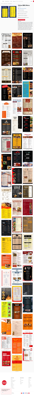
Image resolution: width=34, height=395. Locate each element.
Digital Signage (12, 381)
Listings (12, 382)
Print (20, 379)
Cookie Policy (5, 390)
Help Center (21, 382)
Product (3, 1)
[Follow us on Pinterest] (29, 393)
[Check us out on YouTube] (21, 393)
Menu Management (13, 380)
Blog (20, 381)
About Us (29, 380)
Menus (11, 379)
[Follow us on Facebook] (23, 393)
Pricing (11, 1)
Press (29, 381)
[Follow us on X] (27, 393)
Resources (14, 1)
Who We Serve (7, 1)
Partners (29, 382)
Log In (31, 1)
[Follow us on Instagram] (25, 393)
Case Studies (21, 380)
